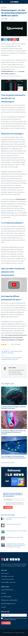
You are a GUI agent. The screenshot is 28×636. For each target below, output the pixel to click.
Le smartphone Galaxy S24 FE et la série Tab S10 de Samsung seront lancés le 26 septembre (13, 432)
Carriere (3, 593)
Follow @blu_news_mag (7, 576)
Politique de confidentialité (18, 504)
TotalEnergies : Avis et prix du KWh (14, 537)
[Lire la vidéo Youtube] (14, 285)
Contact (3, 607)
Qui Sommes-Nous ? (7, 589)
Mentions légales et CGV (8, 603)
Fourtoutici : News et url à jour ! (13, 524)
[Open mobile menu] (1, 2)
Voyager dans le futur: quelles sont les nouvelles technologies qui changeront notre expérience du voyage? (15, 545)
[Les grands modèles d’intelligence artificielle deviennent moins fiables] (14, 396)
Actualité (3, 7)
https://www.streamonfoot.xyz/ (11, 76)
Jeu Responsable (6, 596)
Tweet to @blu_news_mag (8, 582)
